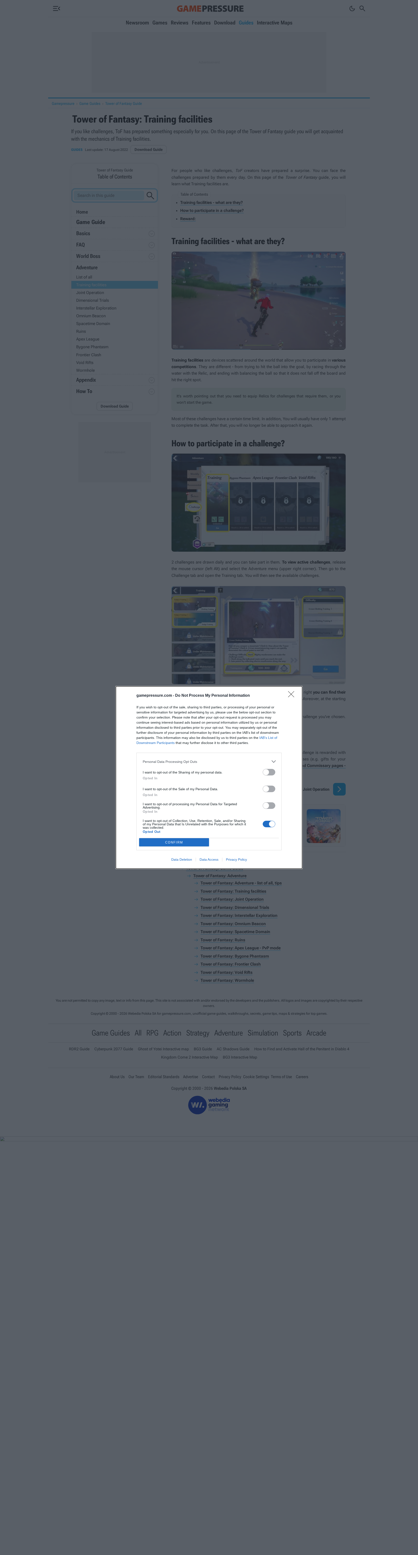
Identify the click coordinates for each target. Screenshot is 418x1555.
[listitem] (209, 761)
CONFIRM (174, 842)
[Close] (292, 695)
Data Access (209, 859)
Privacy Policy (236, 859)
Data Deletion (181, 859)
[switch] (269, 772)
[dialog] (209, 777)
